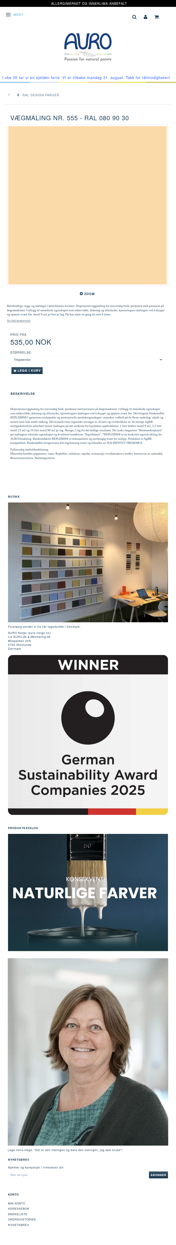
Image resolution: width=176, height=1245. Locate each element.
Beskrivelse (23, 393)
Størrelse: (21, 352)
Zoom (89, 294)
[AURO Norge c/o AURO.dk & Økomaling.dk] (88, 43)
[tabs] (134, 16)
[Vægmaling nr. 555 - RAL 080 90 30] (87, 205)
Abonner (158, 1175)
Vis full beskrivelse (18, 320)
